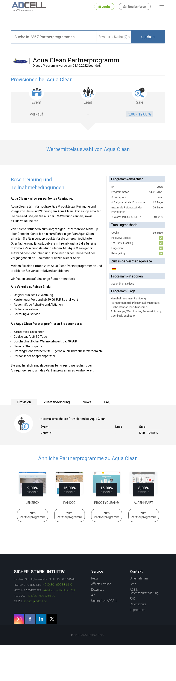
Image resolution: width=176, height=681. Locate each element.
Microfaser (153, 302)
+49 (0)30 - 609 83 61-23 (58, 590)
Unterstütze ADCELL (104, 600)
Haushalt (116, 298)
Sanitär (123, 307)
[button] (148, 36)
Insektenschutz (138, 307)
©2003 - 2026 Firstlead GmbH (88, 635)
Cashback (117, 315)
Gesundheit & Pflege (122, 283)
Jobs (133, 584)
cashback (129, 315)
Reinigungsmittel (121, 302)
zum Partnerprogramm (32, 515)
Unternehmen (139, 578)
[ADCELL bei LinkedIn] (41, 619)
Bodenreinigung (152, 311)
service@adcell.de (35, 601)
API (93, 595)
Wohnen (128, 298)
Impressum (137, 610)
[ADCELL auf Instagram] (19, 619)
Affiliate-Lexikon (101, 584)
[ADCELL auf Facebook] (30, 619)
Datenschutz (138, 604)
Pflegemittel (139, 302)
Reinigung (140, 298)
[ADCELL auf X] (52, 619)
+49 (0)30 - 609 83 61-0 (56, 584)
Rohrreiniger (118, 311)
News (95, 578)
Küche (114, 307)
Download (97, 589)
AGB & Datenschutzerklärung (144, 591)
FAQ (132, 598)
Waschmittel (133, 311)
